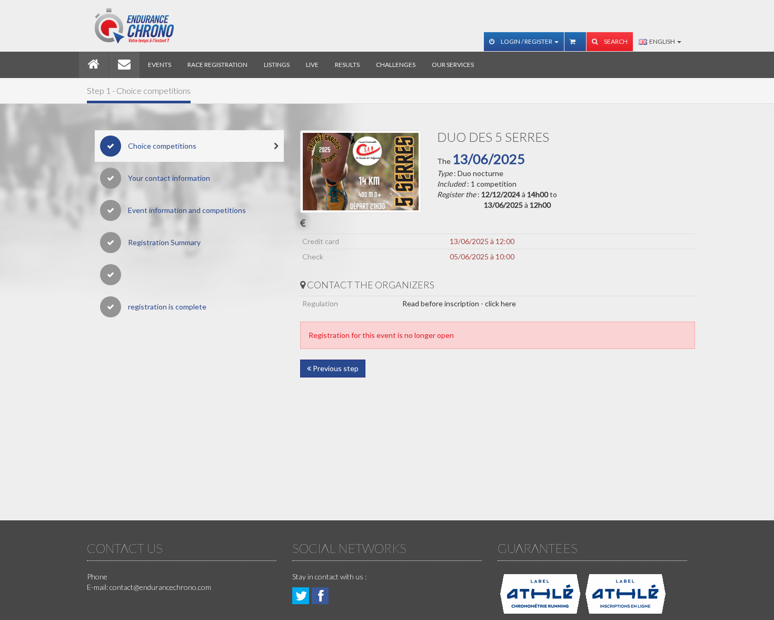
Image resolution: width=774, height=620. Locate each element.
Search (615, 41)
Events (159, 65)
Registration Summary (163, 242)
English (661, 41)
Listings (277, 65)
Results (347, 65)
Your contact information (168, 177)
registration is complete (166, 306)
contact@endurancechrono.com (160, 587)
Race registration (217, 65)
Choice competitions (161, 145)
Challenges (395, 65)
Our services (453, 65)
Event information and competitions (186, 210)
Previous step (335, 368)
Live (312, 65)
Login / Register (526, 41)
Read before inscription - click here (459, 303)
